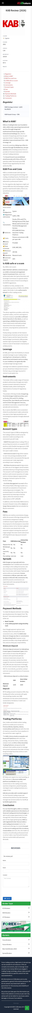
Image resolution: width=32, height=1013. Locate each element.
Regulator (8, 74)
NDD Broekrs (6, 913)
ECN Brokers (6, 908)
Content (5, 875)
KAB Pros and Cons (10, 78)
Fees (6, 89)
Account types (9, 87)
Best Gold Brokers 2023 (9, 949)
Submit (8, 898)
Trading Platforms (10, 96)
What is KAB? (9, 76)
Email (4, 867)
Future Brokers (7, 944)
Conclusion (8, 98)
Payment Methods (10, 94)
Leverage (7, 83)
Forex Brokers (6, 940)
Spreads (7, 91)
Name (4, 860)
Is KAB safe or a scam (11, 80)
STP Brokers (6, 917)
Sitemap (16, 1003)
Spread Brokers (7, 953)
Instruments (9, 85)
